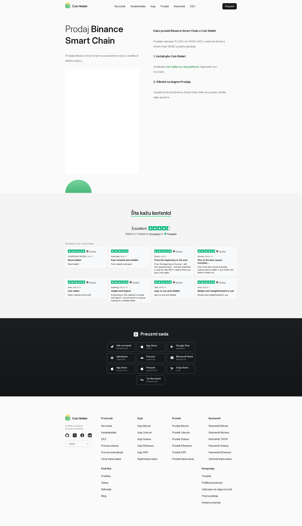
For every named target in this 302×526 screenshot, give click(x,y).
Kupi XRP (142, 452)
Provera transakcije (112, 452)
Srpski (72, 444)
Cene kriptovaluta (111, 459)
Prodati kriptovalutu (183, 459)
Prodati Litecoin (181, 432)
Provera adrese (110, 445)
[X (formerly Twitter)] (75, 435)
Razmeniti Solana (218, 445)
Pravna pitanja (210, 496)
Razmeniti (179, 6)
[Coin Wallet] (76, 5)
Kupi (153, 6)
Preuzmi (229, 6)
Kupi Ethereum (145, 445)
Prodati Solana (180, 439)
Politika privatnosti (212, 482)
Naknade (106, 489)
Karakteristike (138, 6)
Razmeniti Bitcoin (218, 425)
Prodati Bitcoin (180, 425)
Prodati (165, 6)
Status (105, 482)
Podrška (106, 476)
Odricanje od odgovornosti (217, 489)
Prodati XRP (179, 452)
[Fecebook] (82, 435)
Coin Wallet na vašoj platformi (182, 66)
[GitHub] (67, 435)
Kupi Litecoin (144, 432)
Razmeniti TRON (218, 439)
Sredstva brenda (211, 502)
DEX (192, 6)
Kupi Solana (144, 439)
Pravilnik (206, 476)
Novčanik (120, 6)
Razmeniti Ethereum (220, 452)
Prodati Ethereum (182, 445)
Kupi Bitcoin (144, 425)
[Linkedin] (90, 435)
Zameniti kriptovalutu (220, 459)
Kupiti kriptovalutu (147, 459)
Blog (103, 496)
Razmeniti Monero (219, 432)
